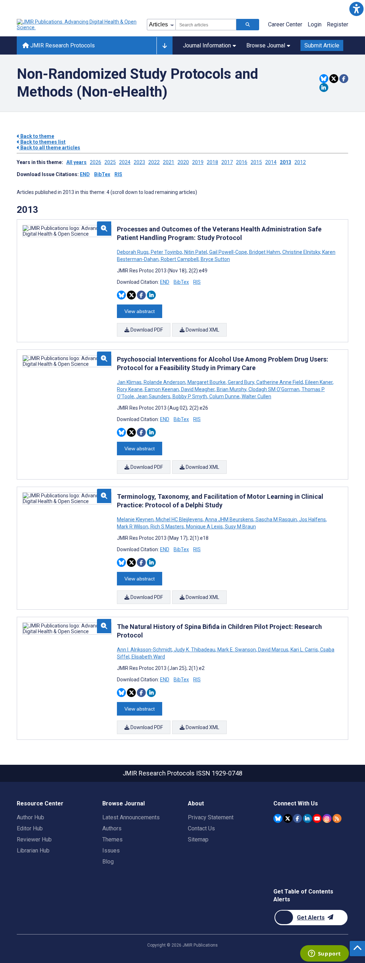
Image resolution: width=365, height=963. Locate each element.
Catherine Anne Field (279, 382)
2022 (154, 162)
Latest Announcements (131, 817)
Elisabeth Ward (147, 657)
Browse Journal (265, 45)
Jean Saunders (153, 396)
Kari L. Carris (304, 649)
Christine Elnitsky (301, 252)
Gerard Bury (241, 382)
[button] (356, 9)
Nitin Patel (195, 252)
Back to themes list (42, 142)
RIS (118, 174)
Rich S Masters (167, 526)
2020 (183, 162)
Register (337, 24)
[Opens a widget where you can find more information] (324, 954)
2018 (212, 162)
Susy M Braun (240, 526)
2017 (227, 162)
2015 (256, 162)
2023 (139, 162)
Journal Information (207, 45)
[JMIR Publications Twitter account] (287, 818)
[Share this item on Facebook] (343, 78)
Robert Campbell (180, 259)
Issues (111, 850)
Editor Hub (30, 828)
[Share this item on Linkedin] (323, 87)
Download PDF (146, 330)
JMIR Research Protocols (62, 45)
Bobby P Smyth (189, 396)
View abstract (139, 311)
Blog (108, 861)
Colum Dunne (224, 396)
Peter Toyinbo (166, 252)
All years (76, 162)
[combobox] (205, 24)
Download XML (202, 330)
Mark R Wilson (133, 526)
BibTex (102, 174)
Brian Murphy (231, 389)
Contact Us (201, 828)
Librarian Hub (33, 850)
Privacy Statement (210, 817)
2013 (285, 162)
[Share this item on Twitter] (333, 78)
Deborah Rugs (133, 252)
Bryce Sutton (215, 259)
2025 (110, 162)
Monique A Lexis (204, 526)
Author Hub (30, 817)
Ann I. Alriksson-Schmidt (145, 649)
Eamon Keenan (162, 389)
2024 (124, 162)
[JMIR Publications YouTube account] (317, 818)
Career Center (285, 24)
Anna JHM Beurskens (229, 519)
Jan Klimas (130, 382)
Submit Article (321, 45)
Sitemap (198, 839)
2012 (300, 162)
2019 (198, 162)
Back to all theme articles (49, 147)
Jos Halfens (312, 519)
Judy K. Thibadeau (194, 649)
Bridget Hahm (264, 252)
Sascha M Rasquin (276, 519)
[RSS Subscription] (337, 818)
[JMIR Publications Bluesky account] (277, 818)
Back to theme (36, 136)
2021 (168, 162)
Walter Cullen (256, 396)
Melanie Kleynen (136, 519)
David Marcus (273, 649)
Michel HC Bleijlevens (179, 519)
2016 (241, 162)
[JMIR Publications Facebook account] (297, 818)
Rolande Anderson (164, 382)
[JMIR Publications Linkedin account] (307, 818)
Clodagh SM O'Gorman (273, 389)
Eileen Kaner (319, 382)
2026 (95, 162)
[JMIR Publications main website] (77, 24)
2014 (271, 162)
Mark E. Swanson (236, 649)
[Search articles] (247, 24)
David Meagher (198, 389)
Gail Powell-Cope (228, 252)
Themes (112, 839)
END (85, 174)
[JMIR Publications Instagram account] (327, 818)
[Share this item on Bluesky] (323, 78)
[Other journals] (164, 45)
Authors (112, 828)
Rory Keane (130, 389)
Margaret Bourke (206, 382)
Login (315, 24)
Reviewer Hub (34, 839)
